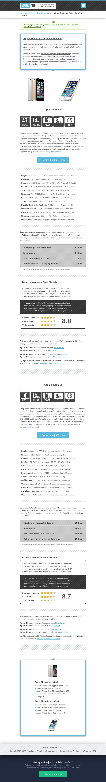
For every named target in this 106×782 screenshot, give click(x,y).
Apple (46, 13)
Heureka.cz (59, 348)
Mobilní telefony (53, 774)
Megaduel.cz (62, 354)
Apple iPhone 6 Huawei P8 (48, 688)
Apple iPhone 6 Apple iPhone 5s (42, 38)
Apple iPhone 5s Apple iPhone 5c (51, 707)
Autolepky (76, 751)
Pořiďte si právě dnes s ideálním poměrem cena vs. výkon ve (51, 26)
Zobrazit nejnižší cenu (54, 160)
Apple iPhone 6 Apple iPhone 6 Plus (52, 686)
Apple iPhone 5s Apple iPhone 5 (50, 705)
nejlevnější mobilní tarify (48, 363)
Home (45, 747)
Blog (61, 747)
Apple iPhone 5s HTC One (48, 710)
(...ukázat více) (55, 151)
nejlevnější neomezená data (48, 639)
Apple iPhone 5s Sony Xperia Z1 (51, 713)
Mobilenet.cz (58, 357)
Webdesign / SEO (89, 751)
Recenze (53, 747)
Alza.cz (56, 350)
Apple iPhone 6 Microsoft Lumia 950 (52, 691)
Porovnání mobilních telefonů (31, 13)
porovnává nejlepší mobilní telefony (55, 54)
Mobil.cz (57, 629)
